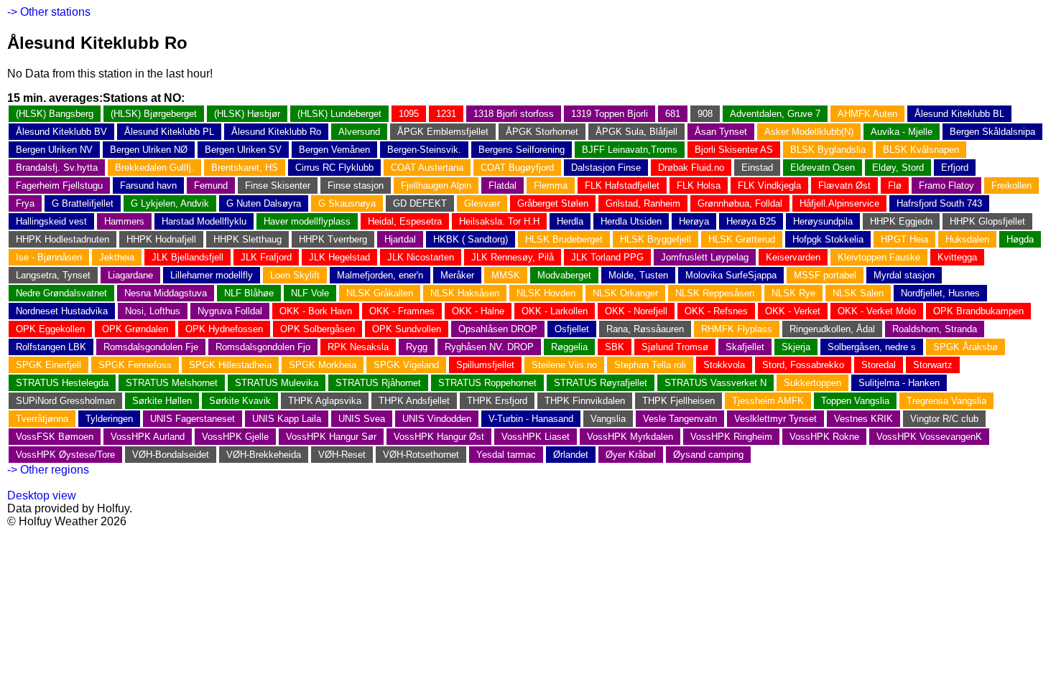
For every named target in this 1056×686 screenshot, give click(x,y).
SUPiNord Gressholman (65, 400)
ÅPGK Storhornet (542, 131)
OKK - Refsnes (716, 311)
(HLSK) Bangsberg (54, 113)
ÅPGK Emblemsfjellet (442, 131)
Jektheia (116, 257)
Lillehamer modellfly (211, 275)
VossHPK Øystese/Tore (65, 454)
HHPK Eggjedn (901, 221)
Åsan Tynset (721, 131)
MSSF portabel (825, 275)
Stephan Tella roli (650, 365)
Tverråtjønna (42, 418)
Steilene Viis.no (564, 365)
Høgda (1020, 239)
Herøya (694, 221)
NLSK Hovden (546, 293)
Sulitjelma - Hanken (899, 382)
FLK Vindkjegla (769, 185)
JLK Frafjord (266, 257)
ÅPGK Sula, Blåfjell (636, 131)
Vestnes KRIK (863, 418)
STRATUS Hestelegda (62, 382)
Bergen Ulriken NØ (148, 149)
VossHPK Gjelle (235, 436)
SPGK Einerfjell (48, 365)
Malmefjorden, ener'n (380, 275)
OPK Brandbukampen (978, 311)
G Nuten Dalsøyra (263, 203)
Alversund (359, 131)
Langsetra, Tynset (53, 275)
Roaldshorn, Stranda (934, 329)
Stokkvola (724, 365)
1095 (409, 113)
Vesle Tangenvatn (680, 418)
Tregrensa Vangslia (946, 400)
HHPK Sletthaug (247, 239)
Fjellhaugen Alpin (436, 185)
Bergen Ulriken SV (243, 149)
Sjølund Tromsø (675, 347)
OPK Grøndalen (135, 329)
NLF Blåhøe (249, 293)
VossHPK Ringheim (731, 436)
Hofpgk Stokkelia (827, 239)
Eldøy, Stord (898, 167)
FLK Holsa (699, 185)
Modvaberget (564, 275)
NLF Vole (310, 293)
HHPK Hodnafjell (161, 239)
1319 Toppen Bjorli (609, 113)
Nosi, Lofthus (152, 311)
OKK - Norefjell (636, 311)
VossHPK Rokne (824, 436)
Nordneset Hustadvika (62, 311)
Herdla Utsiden (631, 221)
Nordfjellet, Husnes (940, 293)
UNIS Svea (361, 418)
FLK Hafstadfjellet (622, 185)
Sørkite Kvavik (240, 400)
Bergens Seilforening (521, 149)
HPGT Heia (904, 239)
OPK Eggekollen (50, 329)
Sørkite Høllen (162, 400)
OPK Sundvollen (406, 329)
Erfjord (954, 167)
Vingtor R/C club (944, 418)
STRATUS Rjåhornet (378, 382)
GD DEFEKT (420, 203)
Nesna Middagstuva (165, 293)
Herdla (570, 221)
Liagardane (130, 275)
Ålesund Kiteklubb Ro (276, 131)
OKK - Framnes (402, 311)
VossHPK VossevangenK (929, 436)
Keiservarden (793, 257)
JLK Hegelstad (339, 257)
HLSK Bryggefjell (655, 239)
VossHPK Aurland (148, 436)
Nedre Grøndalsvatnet (61, 293)
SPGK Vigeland (406, 365)
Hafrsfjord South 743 (939, 203)
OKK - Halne (478, 311)
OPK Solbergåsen (317, 329)
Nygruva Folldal (230, 311)
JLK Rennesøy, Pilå (512, 257)
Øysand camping (708, 454)
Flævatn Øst (844, 185)
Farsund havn (148, 185)
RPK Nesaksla (358, 347)
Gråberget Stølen (552, 203)
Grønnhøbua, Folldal (740, 203)
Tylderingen (109, 418)
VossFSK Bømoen (54, 436)
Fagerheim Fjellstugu (59, 185)
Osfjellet (572, 329)
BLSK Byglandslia (828, 149)
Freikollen (1011, 185)
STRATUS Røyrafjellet (600, 382)
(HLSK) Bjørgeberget (154, 113)
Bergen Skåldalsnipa (992, 131)
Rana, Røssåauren (645, 329)
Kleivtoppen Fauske (879, 257)
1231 (446, 113)
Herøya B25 (751, 221)
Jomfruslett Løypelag (705, 257)
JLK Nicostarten (420, 257)
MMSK (505, 275)
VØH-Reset (342, 454)
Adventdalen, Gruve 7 (775, 113)
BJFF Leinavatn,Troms (629, 149)
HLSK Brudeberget (564, 239)
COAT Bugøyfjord (517, 167)
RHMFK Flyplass (736, 329)
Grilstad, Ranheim (643, 203)
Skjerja (796, 347)
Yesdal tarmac (506, 454)
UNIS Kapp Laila (286, 418)
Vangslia (608, 418)
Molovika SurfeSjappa (731, 275)
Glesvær (482, 203)
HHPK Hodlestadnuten (62, 239)
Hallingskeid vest (51, 221)
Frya (25, 203)
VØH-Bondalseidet (170, 454)
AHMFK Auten (867, 113)
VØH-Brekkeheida (263, 454)
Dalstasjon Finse (606, 167)
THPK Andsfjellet (414, 400)
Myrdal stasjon (904, 275)
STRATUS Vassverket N (715, 382)
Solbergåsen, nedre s (872, 347)
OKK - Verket (792, 311)
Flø (895, 185)
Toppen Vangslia (855, 400)
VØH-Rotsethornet (421, 454)
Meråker (457, 275)
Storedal (878, 365)
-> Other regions (48, 470)
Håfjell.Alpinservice (839, 203)
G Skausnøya (347, 203)
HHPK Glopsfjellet (987, 221)
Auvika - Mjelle (901, 131)
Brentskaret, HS (244, 167)
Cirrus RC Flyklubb (334, 167)
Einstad (757, 167)
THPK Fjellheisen (678, 400)
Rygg (416, 347)
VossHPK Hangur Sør (331, 436)
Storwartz (933, 365)
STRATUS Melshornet (172, 382)
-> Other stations (49, 12)
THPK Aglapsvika (324, 400)
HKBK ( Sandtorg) (470, 239)
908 (705, 113)
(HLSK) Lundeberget (339, 113)
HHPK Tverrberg (333, 239)
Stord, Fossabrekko (803, 365)
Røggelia (569, 347)
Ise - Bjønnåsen (49, 257)
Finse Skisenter (277, 185)
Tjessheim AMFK (768, 400)
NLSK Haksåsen (464, 293)
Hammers (124, 221)
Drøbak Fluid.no (691, 167)
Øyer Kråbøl (631, 454)
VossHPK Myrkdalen (630, 436)
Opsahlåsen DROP (497, 329)
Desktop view (41, 495)
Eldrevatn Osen (822, 167)
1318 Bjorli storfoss (513, 113)
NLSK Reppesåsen (714, 293)
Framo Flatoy (946, 185)
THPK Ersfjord (497, 400)
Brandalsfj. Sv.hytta (57, 167)
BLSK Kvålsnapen (921, 149)
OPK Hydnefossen (224, 329)
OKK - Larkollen (555, 311)
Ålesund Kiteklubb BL (959, 113)
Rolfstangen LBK (51, 347)
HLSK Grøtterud (741, 239)
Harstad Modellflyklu (204, 221)
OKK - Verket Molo (877, 311)
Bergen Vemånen (334, 149)
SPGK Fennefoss (135, 365)
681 (672, 113)
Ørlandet (570, 454)
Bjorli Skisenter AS (734, 149)
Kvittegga (957, 257)
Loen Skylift (295, 275)
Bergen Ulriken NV (54, 149)
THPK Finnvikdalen (585, 400)
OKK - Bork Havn (315, 311)
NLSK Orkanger (625, 293)
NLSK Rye (793, 293)
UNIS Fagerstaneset (192, 418)
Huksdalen (967, 239)
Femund (211, 185)
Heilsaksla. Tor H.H (499, 221)
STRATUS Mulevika (276, 382)
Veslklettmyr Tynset (775, 418)
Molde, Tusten (638, 275)
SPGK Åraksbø (965, 347)
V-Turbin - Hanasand (530, 418)
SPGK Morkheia (322, 365)
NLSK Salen (858, 293)
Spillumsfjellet (485, 365)
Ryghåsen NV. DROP (489, 347)
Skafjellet (745, 347)
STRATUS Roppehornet (487, 382)
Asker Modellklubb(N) (808, 131)
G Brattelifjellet (83, 203)
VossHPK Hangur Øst (439, 436)
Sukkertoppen (812, 382)
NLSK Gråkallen (379, 293)
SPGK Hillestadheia (230, 365)
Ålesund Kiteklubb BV (61, 131)
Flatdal (502, 185)
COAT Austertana (427, 167)
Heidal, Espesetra (405, 221)
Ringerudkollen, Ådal (832, 329)
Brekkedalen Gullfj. (154, 167)
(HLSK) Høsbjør (247, 113)
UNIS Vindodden (436, 418)
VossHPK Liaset (535, 436)
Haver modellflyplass (307, 221)
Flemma (551, 185)
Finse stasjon (356, 185)
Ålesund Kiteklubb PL (169, 131)
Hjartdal (400, 239)
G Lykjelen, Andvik (170, 203)
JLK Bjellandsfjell (187, 257)
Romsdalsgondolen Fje (150, 347)
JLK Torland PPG (607, 257)
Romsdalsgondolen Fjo (263, 347)
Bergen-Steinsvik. (424, 149)
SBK (614, 347)
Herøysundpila (823, 221)
